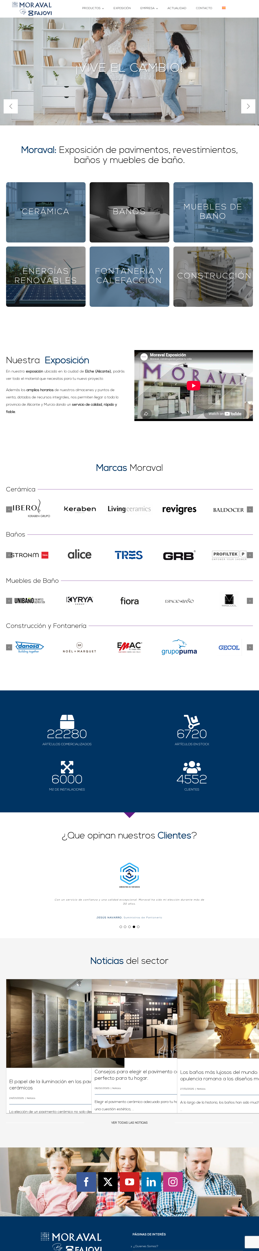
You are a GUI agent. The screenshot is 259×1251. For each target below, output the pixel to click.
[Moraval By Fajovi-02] (32, 4)
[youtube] (129, 1176)
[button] (9, 509)
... (132, 1103)
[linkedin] (151, 1176)
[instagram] (173, 1176)
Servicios (139, 1247)
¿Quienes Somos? (145, 1240)
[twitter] (108, 1176)
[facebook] (86, 1176)
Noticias (31, 1092)
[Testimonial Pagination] (121, 921)
